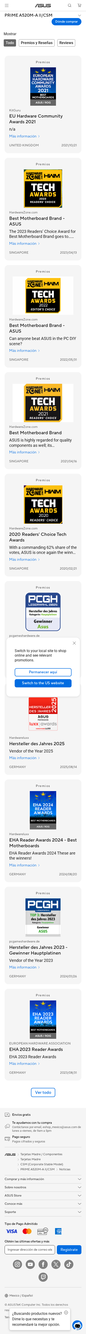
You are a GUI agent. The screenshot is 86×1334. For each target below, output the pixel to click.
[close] (74, 643)
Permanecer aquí (43, 672)
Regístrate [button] (69, 1249)
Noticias (64, 1169)
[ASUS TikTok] (68, 1264)
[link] (43, 5)
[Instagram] (17, 1264)
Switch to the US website (43, 683)
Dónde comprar (66, 22)
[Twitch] (43, 1277)
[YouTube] (30, 1264)
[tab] (10, 43)
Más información (22, 136)
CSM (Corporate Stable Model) (41, 1164)
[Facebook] (43, 1264)
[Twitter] (56, 1264)
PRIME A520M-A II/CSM (29, 15)
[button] (7, 5)
